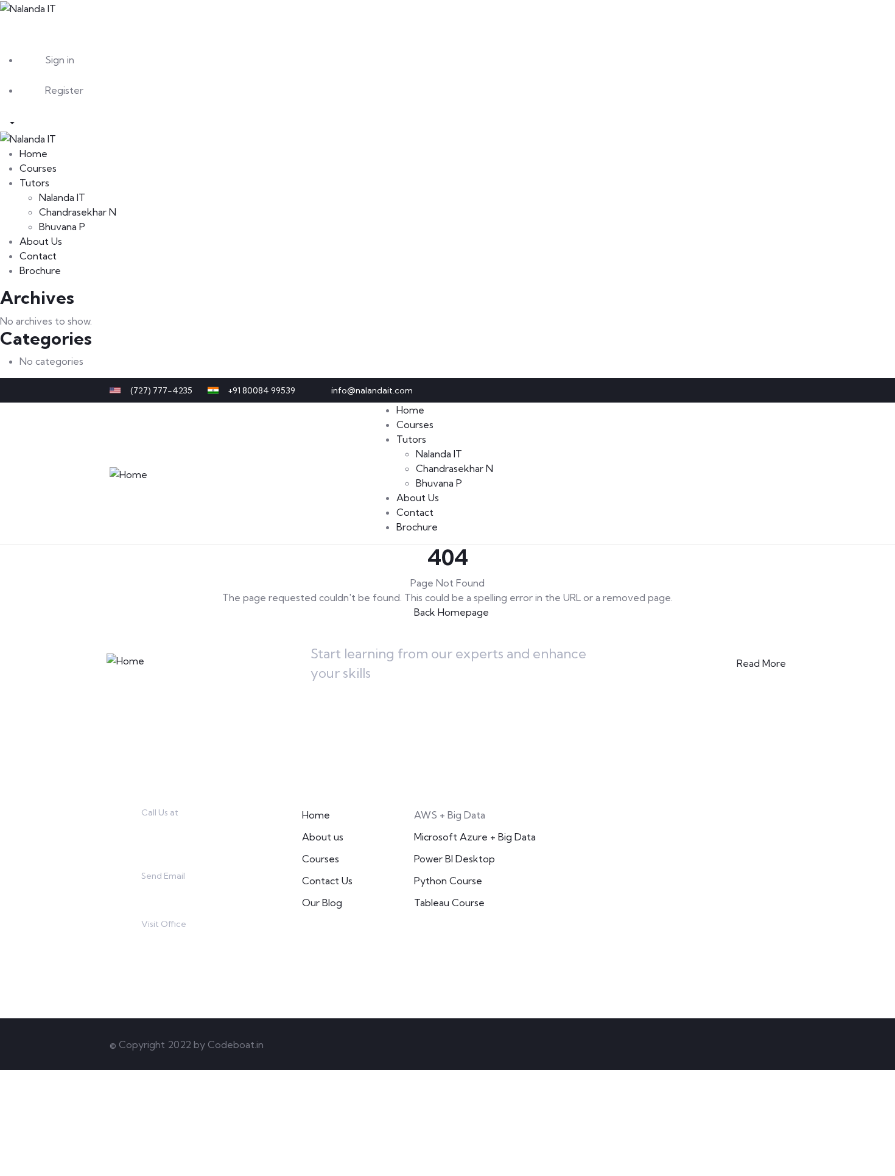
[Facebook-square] (709, 1044)
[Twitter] (716, 390)
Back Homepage (451, 612)
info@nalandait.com (185, 893)
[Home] (128, 473)
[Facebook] (736, 390)
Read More (761, 663)
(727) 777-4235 (176, 830)
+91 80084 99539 (179, 845)
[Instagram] (776, 390)
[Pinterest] (756, 390)
